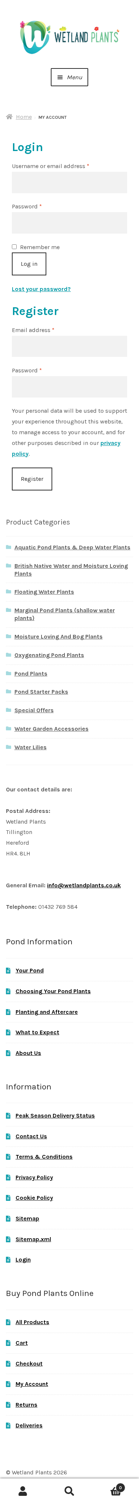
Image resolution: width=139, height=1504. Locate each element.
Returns (26, 1404)
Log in (29, 263)
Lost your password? (41, 288)
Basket (107, 1485)
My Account (32, 1383)
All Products (32, 1322)
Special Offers (34, 710)
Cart (22, 1342)
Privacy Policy (34, 1177)
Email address (45, 330)
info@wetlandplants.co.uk (84, 885)
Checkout (29, 1363)
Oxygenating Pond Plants (49, 655)
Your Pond (30, 970)
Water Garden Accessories (51, 728)
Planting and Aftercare (47, 1011)
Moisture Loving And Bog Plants (58, 636)
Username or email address (63, 166)
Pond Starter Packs (41, 691)
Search (69, 1491)
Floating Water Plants (44, 591)
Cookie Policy (34, 1197)
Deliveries (29, 1425)
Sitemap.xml (33, 1239)
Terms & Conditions (44, 1156)
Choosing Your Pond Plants (53, 991)
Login (23, 1259)
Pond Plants (30, 673)
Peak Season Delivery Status (55, 1115)
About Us (28, 1052)
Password (39, 206)
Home (24, 116)
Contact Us (31, 1136)
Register (32, 478)
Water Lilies (30, 747)
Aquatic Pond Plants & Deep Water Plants (72, 547)
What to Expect (37, 1032)
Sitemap (27, 1218)
